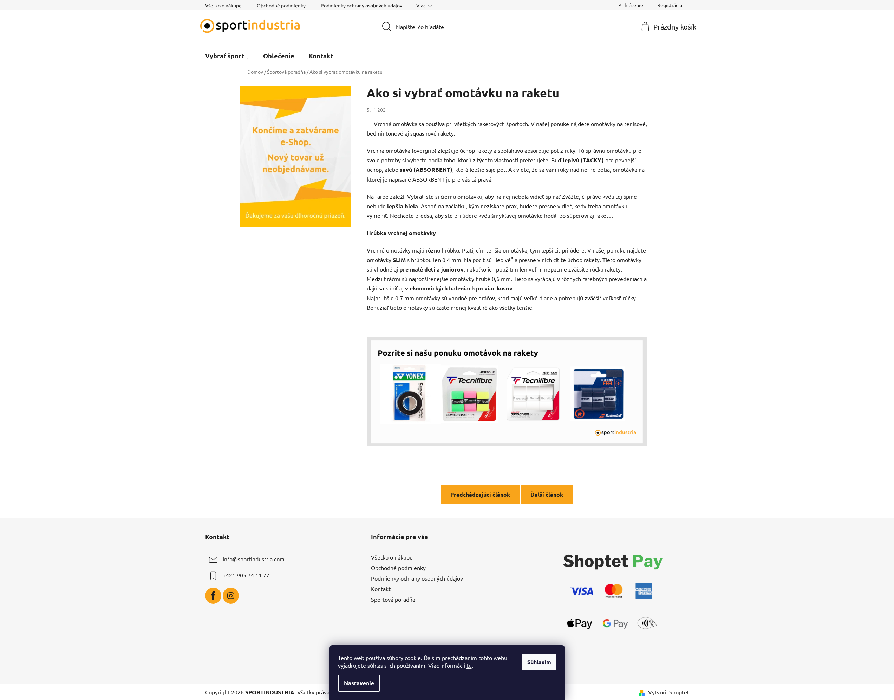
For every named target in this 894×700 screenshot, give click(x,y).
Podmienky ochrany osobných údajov (361, 5)
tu (469, 665)
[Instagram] (231, 596)
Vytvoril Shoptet (668, 691)
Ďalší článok (546, 494)
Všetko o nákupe (223, 5)
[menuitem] (227, 56)
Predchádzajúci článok (480, 494)
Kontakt (381, 588)
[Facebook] (213, 596)
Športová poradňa (393, 599)
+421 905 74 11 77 (246, 574)
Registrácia (669, 5)
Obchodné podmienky (281, 5)
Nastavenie (359, 683)
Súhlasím (539, 662)
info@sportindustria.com (254, 558)
